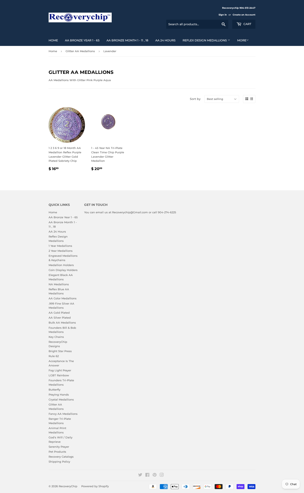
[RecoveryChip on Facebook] (147, 475)
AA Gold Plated (59, 312)
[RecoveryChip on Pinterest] (154, 475)
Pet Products (57, 451)
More (241, 40)
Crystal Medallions (61, 399)
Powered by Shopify (95, 486)
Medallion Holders (61, 265)
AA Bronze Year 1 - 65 (82, 40)
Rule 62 (54, 356)
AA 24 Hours (165, 40)
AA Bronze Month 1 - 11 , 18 (127, 40)
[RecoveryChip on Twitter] (140, 475)
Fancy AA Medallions (63, 413)
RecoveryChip (68, 486)
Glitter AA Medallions (80, 51)
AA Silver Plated (60, 317)
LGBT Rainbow (59, 375)
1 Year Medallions (60, 245)
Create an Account (244, 14)
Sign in (223, 14)
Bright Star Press (60, 351)
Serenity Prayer (59, 446)
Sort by (195, 99)
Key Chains (56, 336)
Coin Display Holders (63, 270)
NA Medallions (59, 284)
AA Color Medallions (63, 298)
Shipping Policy (59, 461)
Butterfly (54, 389)
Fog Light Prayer (60, 370)
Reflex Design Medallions (205, 40)
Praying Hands (59, 394)
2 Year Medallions (61, 250)
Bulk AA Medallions (62, 322)
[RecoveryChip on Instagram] (162, 475)
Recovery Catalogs (61, 456)
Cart (247, 24)
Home (53, 40)
